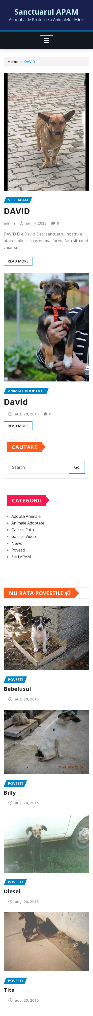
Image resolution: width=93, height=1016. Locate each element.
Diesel (12, 891)
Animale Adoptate (27, 523)
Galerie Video (23, 536)
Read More (18, 261)
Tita (9, 989)
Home (13, 61)
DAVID (29, 61)
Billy (10, 792)
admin (9, 223)
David (16, 401)
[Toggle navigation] (46, 40)
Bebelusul (17, 688)
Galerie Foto (22, 529)
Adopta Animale (26, 516)
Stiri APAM (21, 556)
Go (77, 467)
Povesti (18, 550)
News (16, 543)
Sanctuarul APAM (46, 12)
